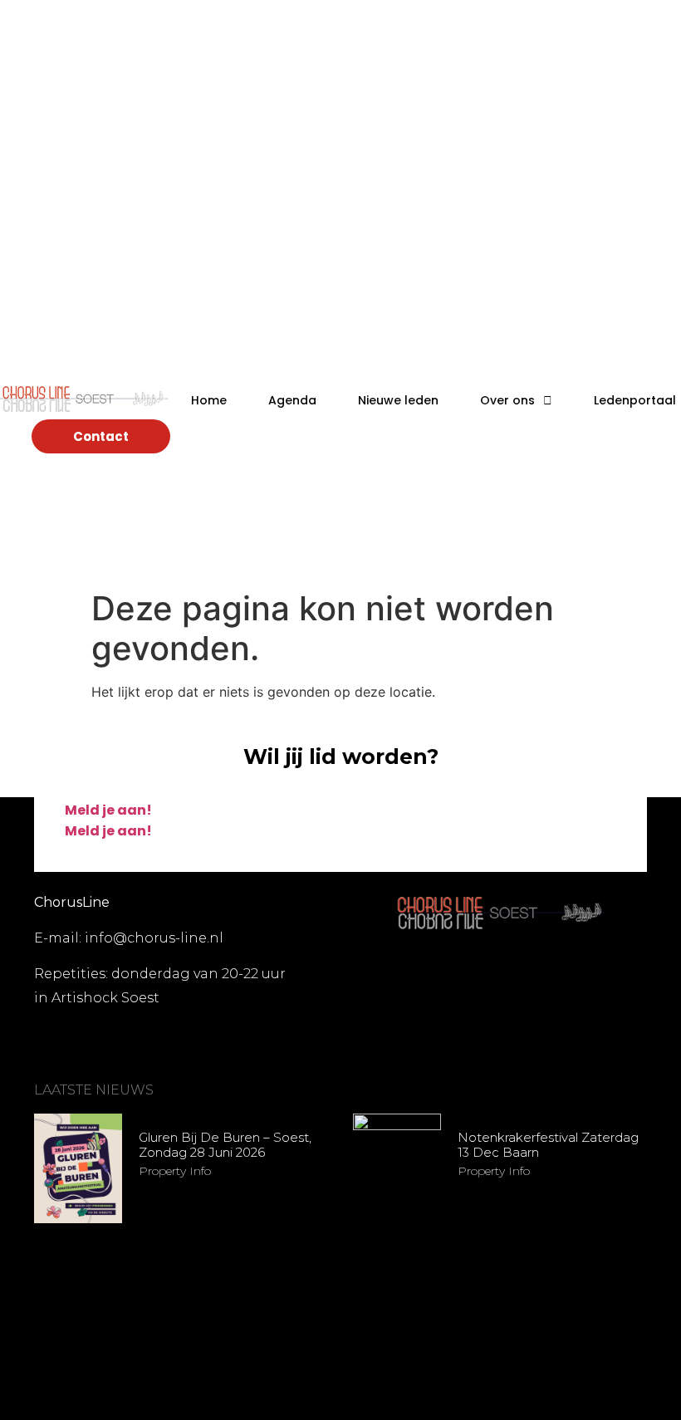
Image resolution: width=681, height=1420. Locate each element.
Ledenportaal (635, 400)
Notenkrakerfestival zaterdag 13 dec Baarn (548, 1144)
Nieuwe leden (398, 400)
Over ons (507, 400)
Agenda (292, 400)
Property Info (175, 1170)
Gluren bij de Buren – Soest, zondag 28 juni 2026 (225, 1144)
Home (209, 400)
